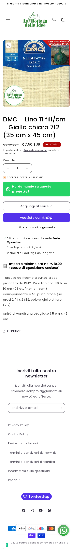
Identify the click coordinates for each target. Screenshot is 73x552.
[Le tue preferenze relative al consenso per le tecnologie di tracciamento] (7, 545)
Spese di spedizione (35, 150)
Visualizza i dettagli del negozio (31, 253)
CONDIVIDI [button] (14, 331)
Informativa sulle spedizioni (29, 471)
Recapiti (14, 480)
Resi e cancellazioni (23, 443)
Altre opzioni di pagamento (36, 227)
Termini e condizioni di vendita (31, 462)
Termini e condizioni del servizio (32, 453)
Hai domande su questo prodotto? (32, 189)
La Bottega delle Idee (29, 542)
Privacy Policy (18, 425)
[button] (8, 19)
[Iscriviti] (60, 408)
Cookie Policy (18, 434)
